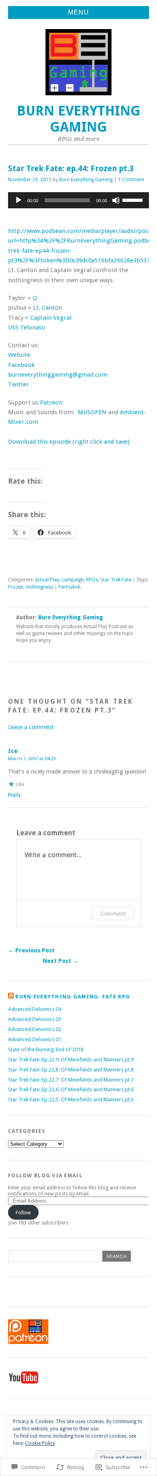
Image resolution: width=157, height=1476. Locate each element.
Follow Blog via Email (45, 1175)
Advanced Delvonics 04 (34, 1009)
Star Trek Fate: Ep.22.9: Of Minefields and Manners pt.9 (71, 1060)
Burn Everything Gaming (78, 119)
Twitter (18, 384)
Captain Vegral (50, 317)
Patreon (51, 402)
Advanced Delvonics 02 (34, 1029)
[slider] (133, 199)
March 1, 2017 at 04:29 (32, 758)
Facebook (21, 365)
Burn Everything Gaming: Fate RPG (72, 997)
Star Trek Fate (115, 580)
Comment (113, 913)
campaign (73, 580)
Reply (14, 795)
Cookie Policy (40, 1443)
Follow (23, 1213)
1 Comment (131, 179)
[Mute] (116, 200)
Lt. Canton (47, 307)
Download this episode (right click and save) (69, 441)
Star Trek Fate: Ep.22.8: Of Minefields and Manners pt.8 (71, 1070)
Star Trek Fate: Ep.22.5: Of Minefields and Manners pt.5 (71, 1100)
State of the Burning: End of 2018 (45, 1049)
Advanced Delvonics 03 (34, 1019)
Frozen (15, 587)
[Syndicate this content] (11, 997)
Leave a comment (31, 727)
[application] (78, 200)
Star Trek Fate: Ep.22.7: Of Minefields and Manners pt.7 (71, 1080)
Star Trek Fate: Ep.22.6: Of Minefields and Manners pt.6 (71, 1089)
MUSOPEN (92, 412)
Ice (13, 751)
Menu (78, 12)
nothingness (39, 587)
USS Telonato (26, 327)
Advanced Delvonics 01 (34, 1039)
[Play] (18, 200)
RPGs (92, 580)
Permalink (69, 587)
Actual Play (47, 580)
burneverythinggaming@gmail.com (57, 374)
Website (19, 355)
